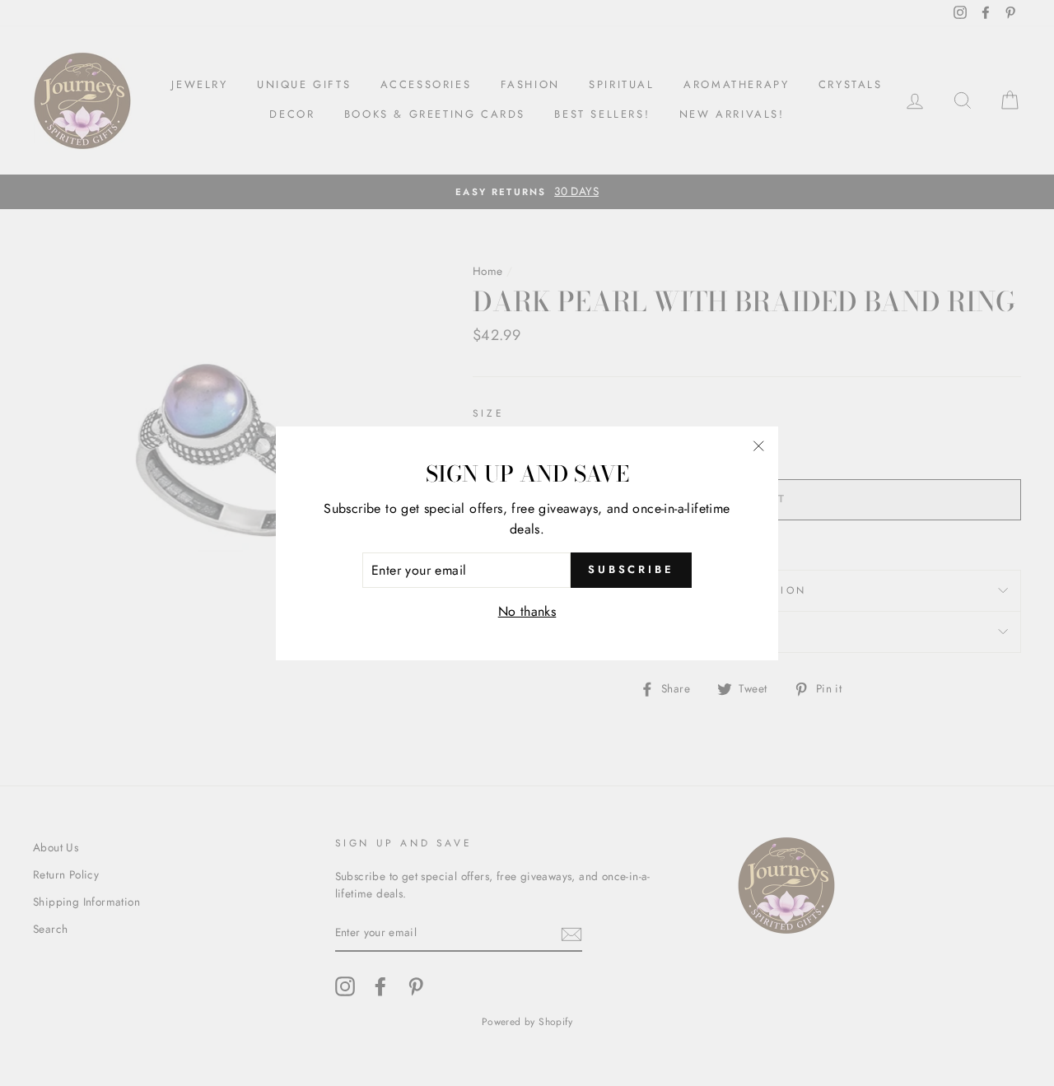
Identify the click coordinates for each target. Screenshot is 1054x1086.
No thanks (527, 611)
